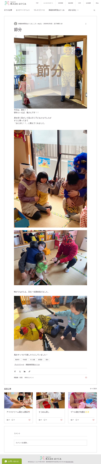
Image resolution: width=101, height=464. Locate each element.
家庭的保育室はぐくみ (57, 10)
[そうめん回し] (50, 400)
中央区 (25, 359)
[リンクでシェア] (29, 371)
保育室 (40, 359)
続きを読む (72, 10)
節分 (47, 359)
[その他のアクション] (86, 23)
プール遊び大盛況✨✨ (80, 412)
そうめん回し (44, 412)
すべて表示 (93, 388)
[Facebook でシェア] (15, 371)
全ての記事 (8, 10)
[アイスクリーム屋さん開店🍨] (18, 400)
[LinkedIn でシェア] (25, 371)
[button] (94, 10)
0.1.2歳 (32, 359)
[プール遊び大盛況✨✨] (82, 400)
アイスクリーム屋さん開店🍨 (18, 412)
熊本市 (17, 359)
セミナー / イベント (23, 10)
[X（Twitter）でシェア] (20, 371)
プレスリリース (39, 10)
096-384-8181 (69, 462)
